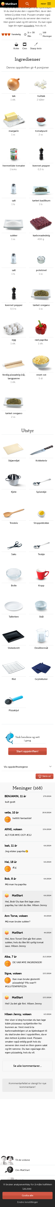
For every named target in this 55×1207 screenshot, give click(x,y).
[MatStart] (9, 4)
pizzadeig (29, 25)
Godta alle (27, 1195)
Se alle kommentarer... (27, 1066)
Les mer (27, 1188)
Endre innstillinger (27, 1202)
